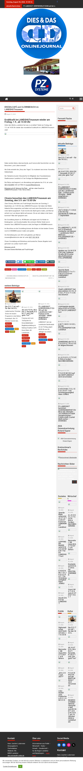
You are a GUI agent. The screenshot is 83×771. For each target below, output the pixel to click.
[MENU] (80, 98)
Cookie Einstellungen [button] (10, 766)
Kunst (33, 269)
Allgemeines (9, 326)
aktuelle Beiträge (65, 143)
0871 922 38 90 (34, 237)
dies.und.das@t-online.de (16, 756)
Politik (61, 611)
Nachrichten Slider (66, 464)
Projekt (39, 269)
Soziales (62, 496)
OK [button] (20, 766)
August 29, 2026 (11, 304)
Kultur (29, 269)
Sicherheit (42, 342)
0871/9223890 (9, 185)
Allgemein (8, 269)
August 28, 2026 (64, 225)
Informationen (22, 269)
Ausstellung (25, 340)
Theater (44, 269)
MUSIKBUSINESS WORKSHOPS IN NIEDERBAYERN (16, 277)
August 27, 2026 (64, 403)
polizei (50, 339)
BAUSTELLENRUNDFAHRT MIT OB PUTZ (43, 277)
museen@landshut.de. (33, 185)
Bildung (14, 269)
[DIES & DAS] (6, 98)
